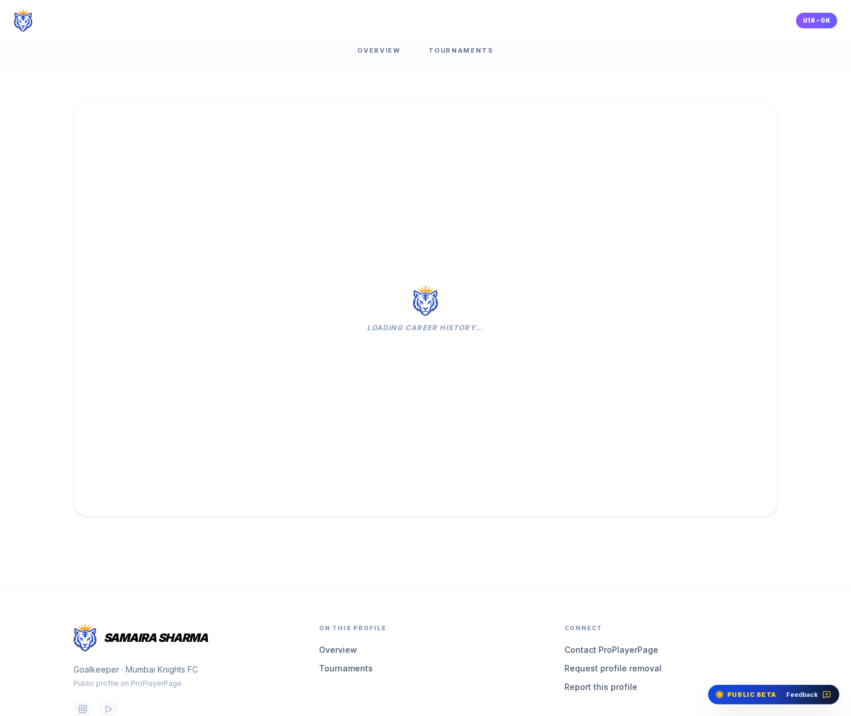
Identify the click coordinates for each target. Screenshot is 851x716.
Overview (378, 50)
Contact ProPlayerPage (611, 650)
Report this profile (600, 687)
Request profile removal (613, 668)
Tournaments (461, 50)
